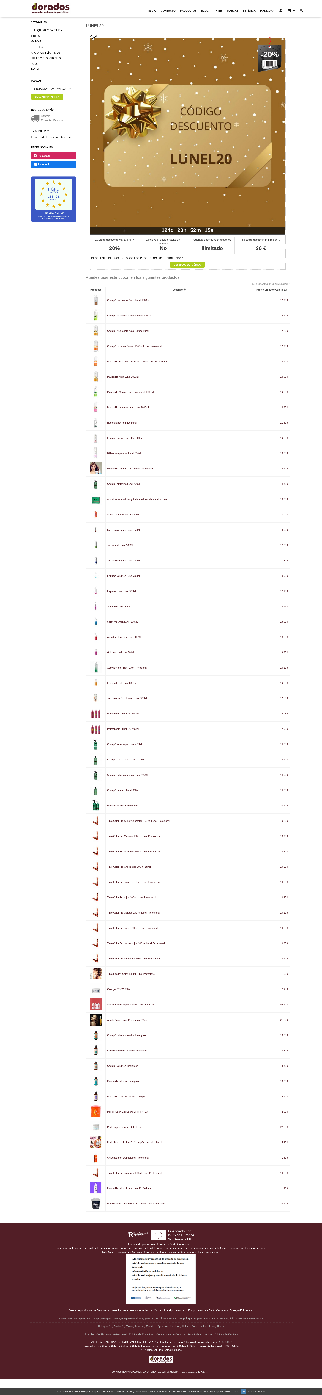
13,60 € (284, 453)
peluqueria (189, 1318)
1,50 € (285, 1158)
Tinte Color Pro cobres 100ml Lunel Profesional (132, 928)
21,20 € (284, 1020)
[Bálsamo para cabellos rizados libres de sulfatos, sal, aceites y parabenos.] (96, 1055)
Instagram (44, 155)
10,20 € (284, 821)
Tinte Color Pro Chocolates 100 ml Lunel (129, 867)
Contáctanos (103, 1334)
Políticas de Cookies (226, 1334)
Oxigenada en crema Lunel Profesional (128, 1158)
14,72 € (284, 606)
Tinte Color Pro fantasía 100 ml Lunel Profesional (133, 958)
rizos (216, 1318)
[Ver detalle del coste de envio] (36, 118)
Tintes (35, 36)
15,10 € (284, 668)
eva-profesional (129, 1318)
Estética (37, 47)
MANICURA (267, 10)
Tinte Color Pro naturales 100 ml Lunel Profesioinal (134, 1173)
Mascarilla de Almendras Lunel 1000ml (128, 407)
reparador (208, 1318)
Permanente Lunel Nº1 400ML (123, 713)
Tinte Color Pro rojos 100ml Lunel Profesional (131, 897)
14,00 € (284, 683)
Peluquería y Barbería (46, 30)
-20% (270, 54)
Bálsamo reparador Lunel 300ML (124, 453)
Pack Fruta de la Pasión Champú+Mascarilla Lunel (134, 1142)
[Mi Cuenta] (280, 10)
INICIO (152, 10)
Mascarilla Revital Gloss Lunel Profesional (130, 468)
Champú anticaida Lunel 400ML (124, 484)
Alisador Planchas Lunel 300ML (124, 637)
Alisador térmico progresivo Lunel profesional (131, 1004)
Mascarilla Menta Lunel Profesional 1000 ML (131, 392)
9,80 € (285, 530)
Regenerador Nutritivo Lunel (122, 423)
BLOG (205, 10)
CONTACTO (168, 10)
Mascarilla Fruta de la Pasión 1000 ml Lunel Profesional (137, 361)
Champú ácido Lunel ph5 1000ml (124, 438)
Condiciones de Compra (170, 1334)
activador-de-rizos (68, 1318)
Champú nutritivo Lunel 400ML (123, 790)
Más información (257, 1391)
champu (96, 1318)
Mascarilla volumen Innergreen (123, 1081)
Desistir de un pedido (199, 1334)
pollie (199, 1318)
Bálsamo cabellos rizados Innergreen (127, 1050)
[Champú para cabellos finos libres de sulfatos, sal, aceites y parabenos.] (96, 1070)
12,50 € (284, 698)
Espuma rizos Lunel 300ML (122, 591)
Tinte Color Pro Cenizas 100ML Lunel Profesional (133, 836)
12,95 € (284, 713)
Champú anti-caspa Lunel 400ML (125, 744)
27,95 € (284, 1127)
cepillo (81, 1318)
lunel (158, 1318)
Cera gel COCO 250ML (119, 989)
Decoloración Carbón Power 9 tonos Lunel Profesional (136, 1203)
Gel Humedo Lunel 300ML (121, 652)
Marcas (36, 41)
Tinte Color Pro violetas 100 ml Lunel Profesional (133, 913)
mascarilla (168, 1318)
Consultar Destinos (52, 120)
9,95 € (285, 576)
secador (224, 1318)
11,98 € (284, 1188)
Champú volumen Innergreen (122, 1066)
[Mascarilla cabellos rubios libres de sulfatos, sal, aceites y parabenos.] (96, 1101)
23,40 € (284, 805)
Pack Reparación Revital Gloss (124, 1127)
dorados (116, 1318)
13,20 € (284, 637)
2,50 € (285, 1112)
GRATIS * (46, 116)
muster (178, 1318)
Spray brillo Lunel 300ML (120, 606)
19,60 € (284, 499)
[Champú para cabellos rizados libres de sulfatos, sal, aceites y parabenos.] (96, 1040)
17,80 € (284, 545)
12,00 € (284, 514)
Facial (35, 69)
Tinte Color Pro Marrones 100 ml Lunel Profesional (134, 851)
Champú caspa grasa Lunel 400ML (126, 759)
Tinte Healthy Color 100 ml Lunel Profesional (131, 974)
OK (243, 1391)
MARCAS (232, 10)
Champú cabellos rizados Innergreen (126, 1035)
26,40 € (284, 1203)
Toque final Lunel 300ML (120, 545)
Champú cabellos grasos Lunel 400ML (127, 775)
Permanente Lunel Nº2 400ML (123, 729)
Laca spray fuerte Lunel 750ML (124, 530)
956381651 (226, 1342)
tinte (231, 1318)
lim (152, 1318)
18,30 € (284, 1035)
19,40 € (284, 468)
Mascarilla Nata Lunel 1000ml (123, 377)
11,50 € (284, 423)
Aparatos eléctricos (45, 52)
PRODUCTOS (188, 10)
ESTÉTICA (249, 10)
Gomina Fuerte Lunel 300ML (122, 683)
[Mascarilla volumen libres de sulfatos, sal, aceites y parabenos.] (96, 1086)
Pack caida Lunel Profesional (123, 805)
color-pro (106, 1318)
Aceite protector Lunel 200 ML (123, 514)
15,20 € (284, 1142)
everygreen (144, 1318)
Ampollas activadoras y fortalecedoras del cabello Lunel (137, 499)
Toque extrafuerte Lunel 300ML (124, 560)
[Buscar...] (301, 10)
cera (88, 1318)
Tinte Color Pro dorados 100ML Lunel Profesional (133, 882)
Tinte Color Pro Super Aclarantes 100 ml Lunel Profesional (138, 821)
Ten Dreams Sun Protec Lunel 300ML (127, 698)
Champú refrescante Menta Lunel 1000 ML (130, 315)
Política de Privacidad (141, 1334)
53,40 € (284, 1004)
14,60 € (284, 438)
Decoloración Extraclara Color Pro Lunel (128, 1112)
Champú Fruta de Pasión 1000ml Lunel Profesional (134, 346)
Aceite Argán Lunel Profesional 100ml (127, 1020)
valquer (260, 1318)
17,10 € (284, 591)
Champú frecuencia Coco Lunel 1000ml (128, 300)
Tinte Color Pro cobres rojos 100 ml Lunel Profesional (136, 943)
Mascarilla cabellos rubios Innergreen (127, 1096)
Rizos (34, 64)
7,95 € (285, 989)
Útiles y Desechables (46, 58)
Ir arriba (89, 1334)
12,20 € (284, 300)
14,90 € (284, 361)
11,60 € (284, 974)
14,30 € (284, 484)
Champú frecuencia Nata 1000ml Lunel (128, 331)
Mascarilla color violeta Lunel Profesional (129, 1188)
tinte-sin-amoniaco (245, 1318)
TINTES (217, 10)
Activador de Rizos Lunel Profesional (127, 668)
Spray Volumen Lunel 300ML (122, 622)
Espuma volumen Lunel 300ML (124, 576)
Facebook (44, 164)
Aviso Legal (120, 1334)
